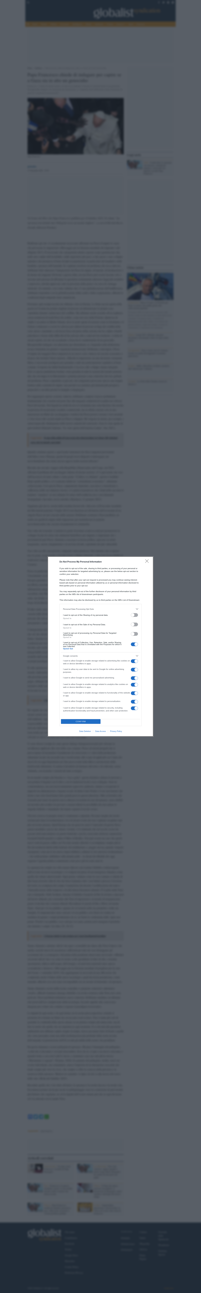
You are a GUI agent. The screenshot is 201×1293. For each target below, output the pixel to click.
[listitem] (100, 609)
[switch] (134, 615)
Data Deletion (85, 731)
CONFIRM (81, 722)
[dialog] (100, 646)
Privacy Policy (116, 731)
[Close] (147, 562)
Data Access (100, 731)
